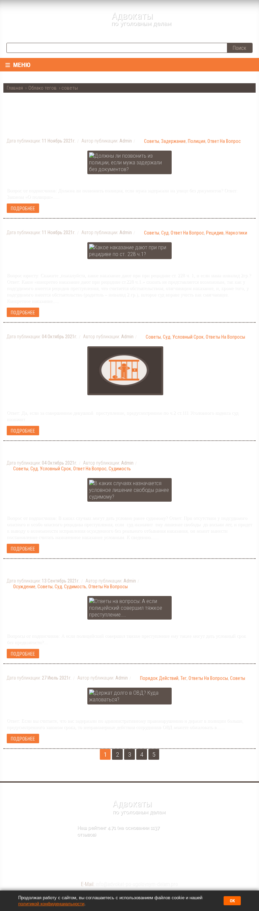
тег (183, 678)
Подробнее (23, 208)
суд (58, 586)
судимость (75, 586)
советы (45, 586)
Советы (151, 141)
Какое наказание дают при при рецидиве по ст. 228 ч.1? (102, 225)
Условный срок (188, 337)
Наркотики (236, 232)
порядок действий (159, 678)
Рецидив (215, 232)
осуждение (24, 586)
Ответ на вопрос (224, 141)
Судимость (120, 468)
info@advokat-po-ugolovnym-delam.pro (137, 884)
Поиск (239, 48)
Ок (232, 900)
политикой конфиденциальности (51, 903)
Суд (165, 232)
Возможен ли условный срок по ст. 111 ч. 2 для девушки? (105, 329)
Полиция (196, 141)
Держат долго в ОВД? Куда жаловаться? (77, 670)
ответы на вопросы (225, 337)
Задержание (173, 141)
